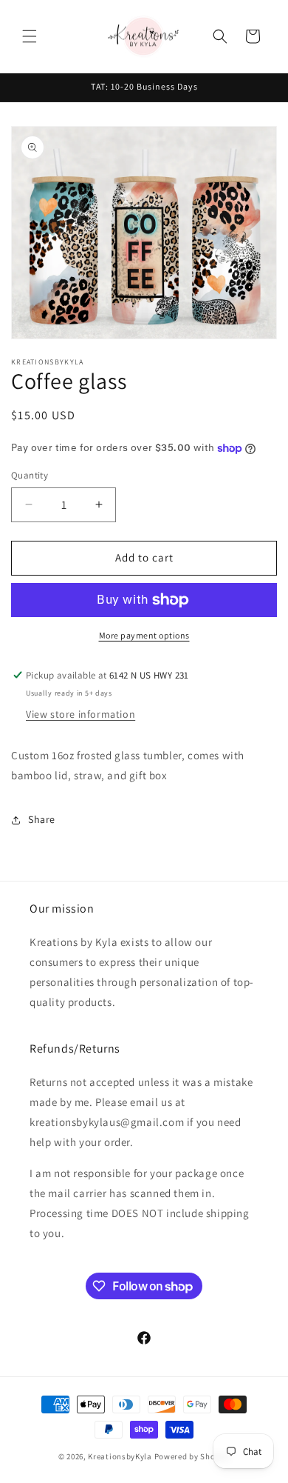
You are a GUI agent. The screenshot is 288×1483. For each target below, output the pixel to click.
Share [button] (41, 819)
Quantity (29, 475)
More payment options (144, 635)
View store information (80, 714)
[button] (29, 36)
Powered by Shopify (192, 1456)
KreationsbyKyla (120, 1456)
